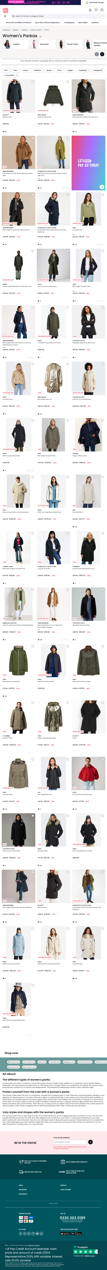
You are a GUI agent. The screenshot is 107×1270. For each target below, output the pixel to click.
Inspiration (23, 1190)
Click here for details (33, 1245)
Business (95, 23)
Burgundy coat (69, 1062)
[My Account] (90, 9)
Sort (6, 70)
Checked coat (54, 1062)
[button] (101, 9)
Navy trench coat (29, 1067)
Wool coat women (85, 1062)
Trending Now (69, 23)
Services (63, 1185)
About (21, 1185)
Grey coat (42, 1062)
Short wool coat (29, 1062)
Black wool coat (13, 1062)
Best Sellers (83, 23)
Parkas (46, 30)
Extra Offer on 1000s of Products (18, 23)
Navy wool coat (13, 1067)
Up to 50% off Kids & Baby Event (47, 23)
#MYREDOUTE (23, 1194)
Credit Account (65, 1190)
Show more (53, 1203)
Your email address (62, 1138)
